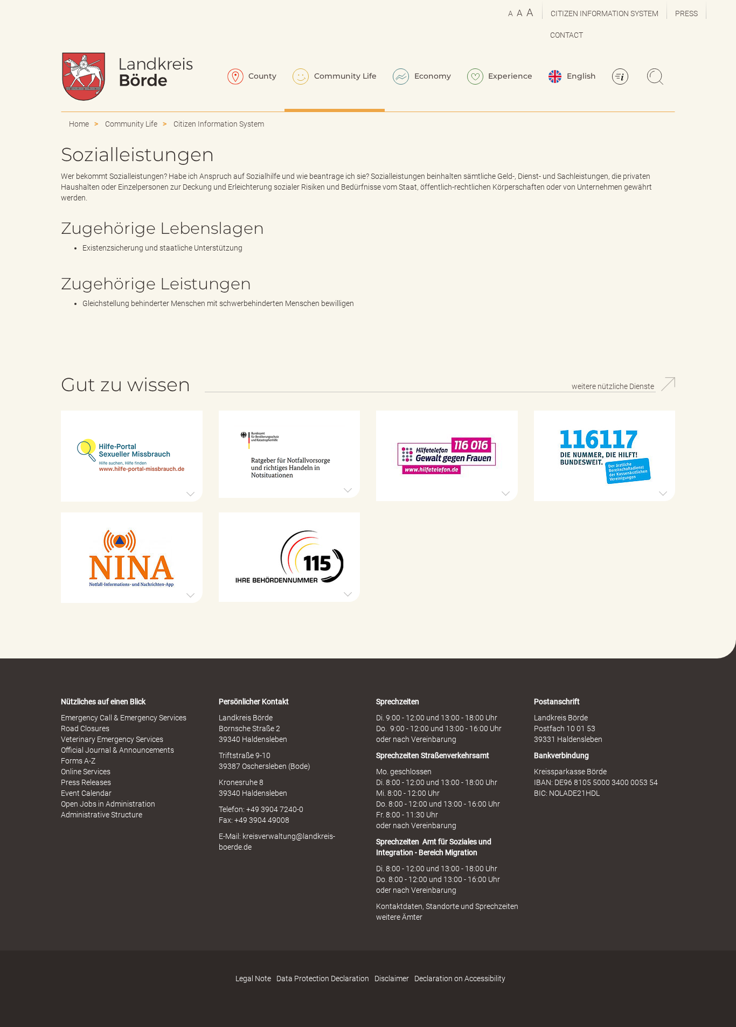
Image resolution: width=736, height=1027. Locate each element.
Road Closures (85, 728)
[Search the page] (657, 78)
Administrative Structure (101, 814)
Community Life (344, 76)
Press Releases (86, 782)
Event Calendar (86, 793)
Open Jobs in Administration (108, 804)
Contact (566, 35)
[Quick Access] (622, 78)
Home (79, 124)
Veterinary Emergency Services (112, 739)
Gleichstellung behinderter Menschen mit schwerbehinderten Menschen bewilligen (218, 303)
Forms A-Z (78, 761)
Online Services (85, 771)
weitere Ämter (399, 917)
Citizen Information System (604, 13)
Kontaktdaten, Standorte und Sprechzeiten (447, 906)
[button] (132, 456)
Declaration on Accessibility (459, 978)
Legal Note (253, 978)
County (261, 76)
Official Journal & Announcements (117, 750)
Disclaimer (391, 978)
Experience (509, 76)
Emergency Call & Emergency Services (123, 717)
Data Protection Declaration (322, 978)
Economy (431, 76)
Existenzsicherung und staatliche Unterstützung (162, 248)
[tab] (132, 456)
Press (686, 13)
